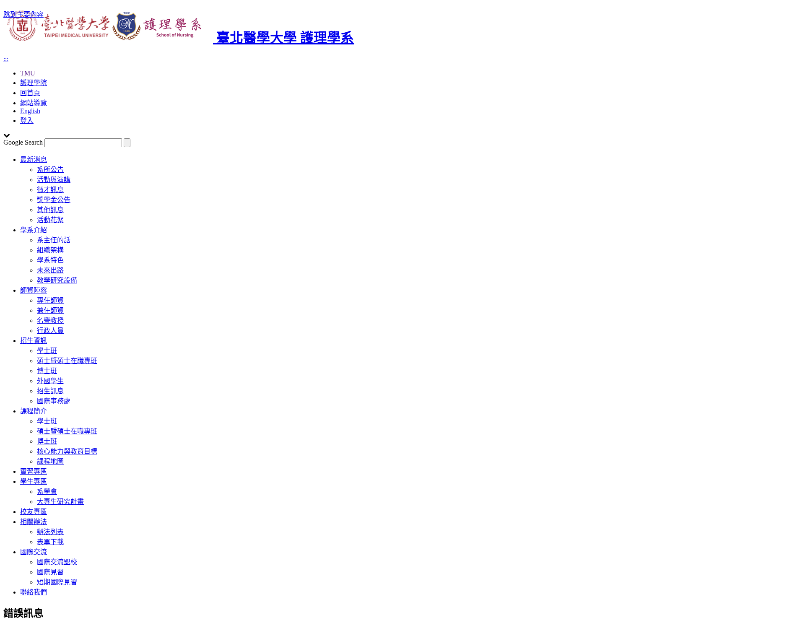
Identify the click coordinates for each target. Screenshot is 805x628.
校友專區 (33, 511)
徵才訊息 (50, 189)
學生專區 (33, 481)
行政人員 (50, 330)
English (30, 110)
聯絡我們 (33, 592)
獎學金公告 (53, 199)
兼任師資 (50, 310)
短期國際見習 (57, 582)
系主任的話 (53, 240)
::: (5, 58)
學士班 (47, 350)
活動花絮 (50, 219)
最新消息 (33, 159)
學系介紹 (33, 230)
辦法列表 (50, 531)
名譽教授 (50, 320)
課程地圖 (50, 461)
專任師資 (50, 300)
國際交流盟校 (57, 562)
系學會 (47, 491)
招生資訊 (33, 340)
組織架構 (50, 250)
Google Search (23, 142)
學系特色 (50, 260)
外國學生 (50, 380)
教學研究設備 (57, 280)
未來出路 (50, 270)
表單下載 (50, 541)
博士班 (47, 370)
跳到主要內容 (23, 14)
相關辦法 (33, 521)
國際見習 (50, 572)
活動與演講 (53, 179)
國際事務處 (53, 401)
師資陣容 (33, 290)
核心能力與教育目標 (67, 451)
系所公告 (50, 169)
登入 (27, 120)
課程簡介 (33, 411)
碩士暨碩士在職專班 (67, 360)
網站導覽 (33, 102)
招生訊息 (50, 390)
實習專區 (33, 471)
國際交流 (33, 551)
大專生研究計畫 (60, 501)
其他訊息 (50, 209)
